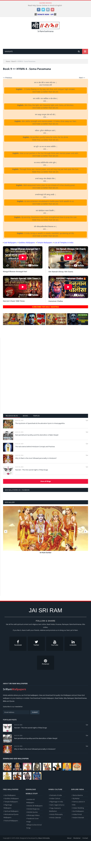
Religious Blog (12, 416)
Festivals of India (56, 795)
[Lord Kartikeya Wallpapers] (67, 766)
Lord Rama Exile (45, 552)
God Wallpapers (10, 242)
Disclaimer (77, 838)
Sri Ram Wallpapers (18, 683)
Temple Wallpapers (44, 242)
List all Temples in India (64, 242)
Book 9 (13, 61)
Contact (85, 838)
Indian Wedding (78, 808)
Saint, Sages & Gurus (57, 805)
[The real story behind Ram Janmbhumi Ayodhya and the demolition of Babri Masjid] (8, 435)
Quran (12, 701)
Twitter (36, 645)
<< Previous (7, 77)
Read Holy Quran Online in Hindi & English (45, 5)
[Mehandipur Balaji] (37, 766)
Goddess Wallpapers (27, 242)
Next (85, 531)
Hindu (5, 695)
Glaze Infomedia (44, 838)
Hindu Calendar (55, 817)
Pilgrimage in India (56, 802)
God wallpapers (32, 695)
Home (8, 61)
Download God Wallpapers (16, 758)
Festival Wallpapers (11, 821)
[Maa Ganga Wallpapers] (7, 766)
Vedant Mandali (78, 817)
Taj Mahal (76, 798)
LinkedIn (73, 645)
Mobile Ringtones (33, 809)
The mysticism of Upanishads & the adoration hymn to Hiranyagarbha (40, 423)
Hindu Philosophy (56, 814)
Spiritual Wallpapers (11, 811)
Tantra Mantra (78, 795)
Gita (65, 698)
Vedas (61, 698)
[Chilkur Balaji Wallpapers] (37, 776)
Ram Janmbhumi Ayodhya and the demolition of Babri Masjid (36, 435)
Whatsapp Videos (33, 815)
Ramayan (70, 698)
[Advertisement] (46, 40)
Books (25, 416)
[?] (13, 324)
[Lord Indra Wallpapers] (47, 766)
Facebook (18, 645)
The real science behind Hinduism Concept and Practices (35, 446)
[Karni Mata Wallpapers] (27, 766)
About (69, 838)
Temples (36, 416)
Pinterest (45, 664)
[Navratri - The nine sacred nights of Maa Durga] (8, 470)
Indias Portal (77, 814)
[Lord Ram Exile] (45, 528)
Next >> (82, 77)
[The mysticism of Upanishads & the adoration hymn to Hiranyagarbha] (8, 424)
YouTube (54, 645)
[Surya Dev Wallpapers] (77, 766)
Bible (4, 701)
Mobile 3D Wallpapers (35, 806)
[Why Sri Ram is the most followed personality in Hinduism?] (8, 458)
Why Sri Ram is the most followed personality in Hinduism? (36, 458)
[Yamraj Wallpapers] (57, 766)
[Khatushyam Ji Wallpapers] (17, 766)
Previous (5, 531)
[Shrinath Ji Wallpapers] (27, 776)
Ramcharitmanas (81, 698)
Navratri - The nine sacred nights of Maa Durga (31, 470)
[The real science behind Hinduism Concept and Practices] (8, 447)
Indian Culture (55, 798)
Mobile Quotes (32, 812)
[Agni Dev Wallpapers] (7, 776)
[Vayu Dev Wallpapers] (17, 776)
